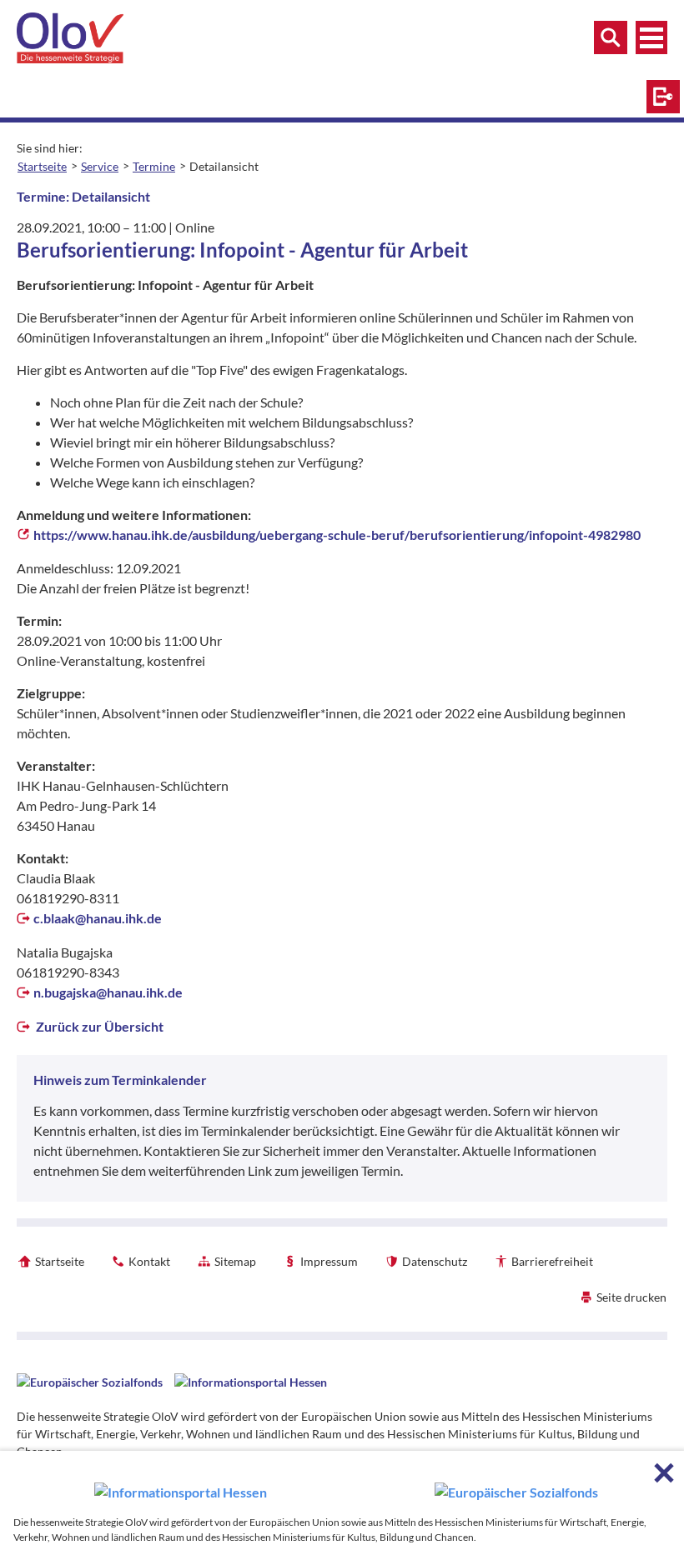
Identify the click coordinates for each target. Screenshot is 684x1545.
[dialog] (342, 1498)
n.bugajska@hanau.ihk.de (108, 992)
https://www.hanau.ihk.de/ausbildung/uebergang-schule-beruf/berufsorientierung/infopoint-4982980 (337, 534)
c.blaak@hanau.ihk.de (97, 918)
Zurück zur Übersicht (98, 1026)
